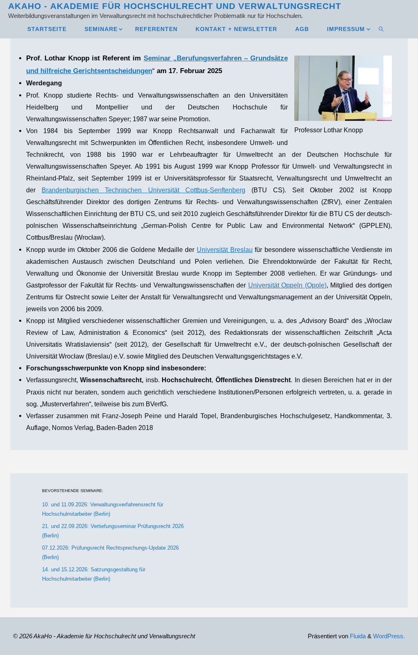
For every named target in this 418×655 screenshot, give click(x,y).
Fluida (357, 636)
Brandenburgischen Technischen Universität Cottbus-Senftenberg (143, 190)
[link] (381, 28)
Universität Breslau (225, 249)
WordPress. (389, 636)
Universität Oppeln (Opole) (287, 285)
